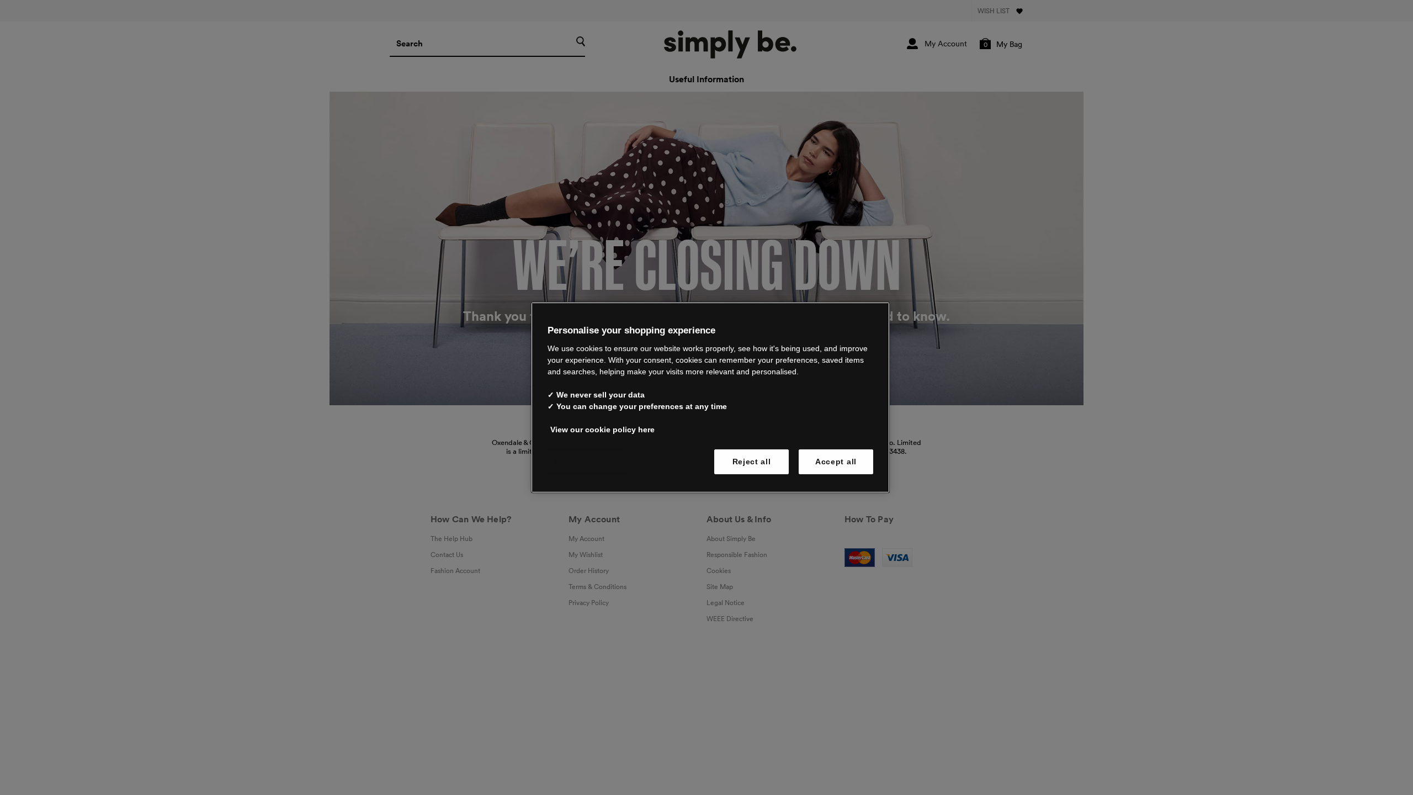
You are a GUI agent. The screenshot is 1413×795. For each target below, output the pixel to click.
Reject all (751, 461)
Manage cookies (587, 461)
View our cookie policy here (602, 429)
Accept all (836, 461)
